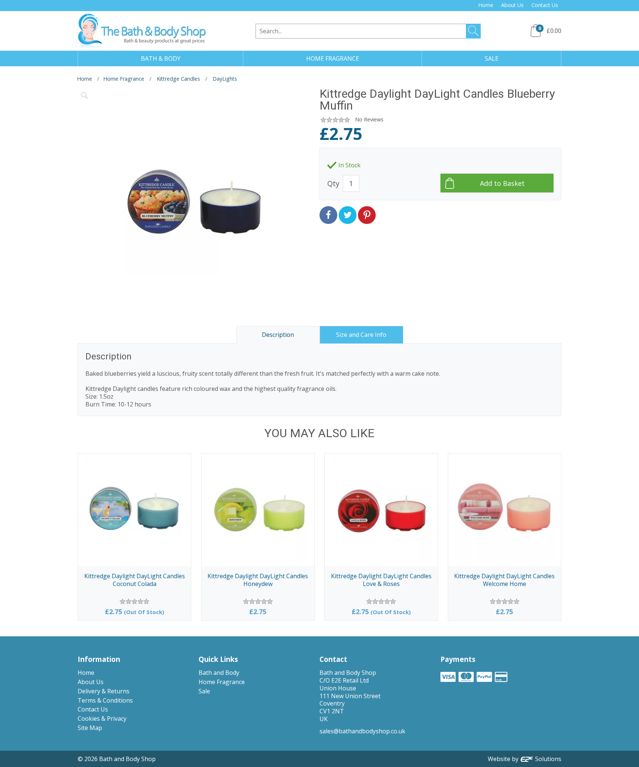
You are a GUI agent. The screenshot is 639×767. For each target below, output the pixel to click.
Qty (333, 183)
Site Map (90, 728)
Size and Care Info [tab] (361, 335)
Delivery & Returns (103, 691)
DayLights (225, 78)
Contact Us (544, 5)
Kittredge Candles (178, 78)
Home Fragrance (123, 78)
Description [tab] (278, 335)
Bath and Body (219, 673)
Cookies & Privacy (102, 718)
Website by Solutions (524, 759)
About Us (512, 5)
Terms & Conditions (105, 700)
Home (485, 5)
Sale (204, 691)
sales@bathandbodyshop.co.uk (362, 731)
